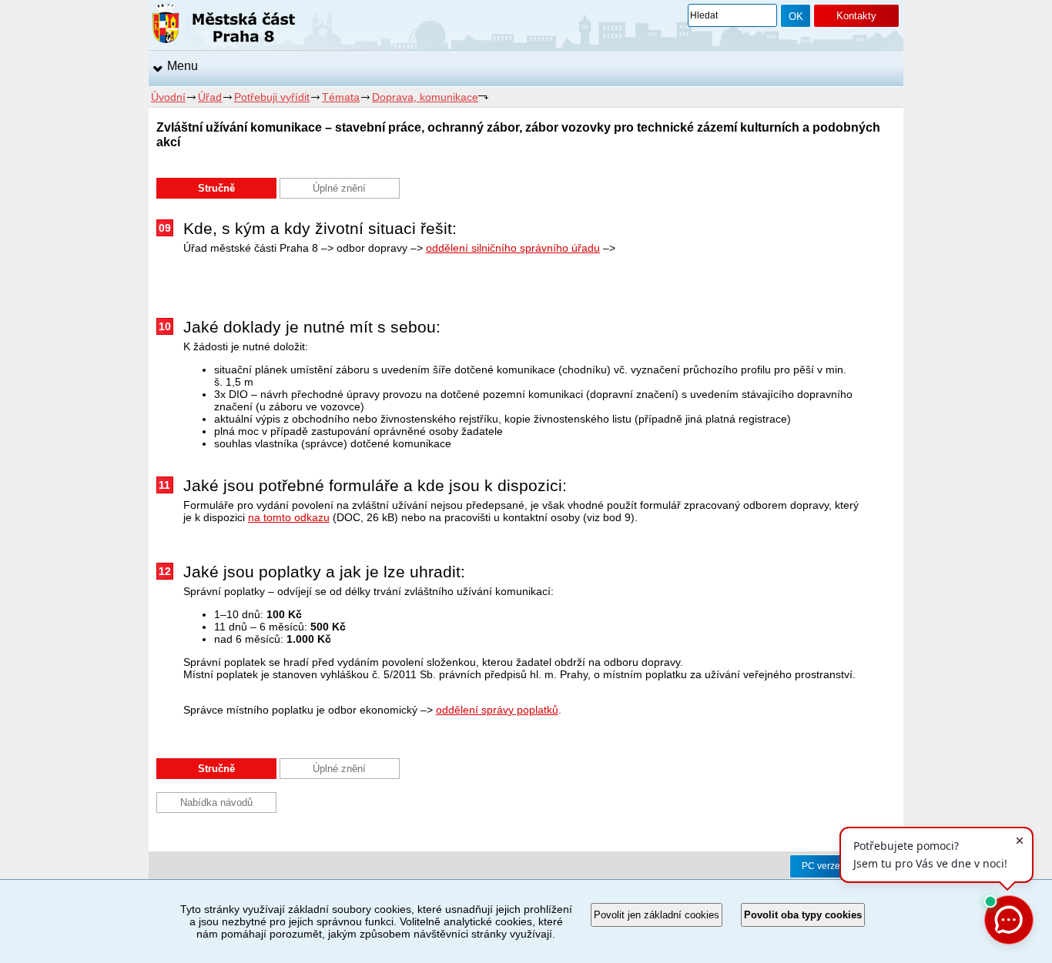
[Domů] (223, 26)
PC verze (821, 866)
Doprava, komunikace (425, 97)
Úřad (210, 97)
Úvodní (168, 97)
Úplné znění (339, 188)
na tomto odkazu (289, 517)
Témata (341, 97)
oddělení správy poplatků (497, 710)
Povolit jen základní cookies (656, 915)
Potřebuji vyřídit (272, 97)
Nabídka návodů (216, 802)
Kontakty (856, 16)
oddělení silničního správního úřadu (513, 248)
